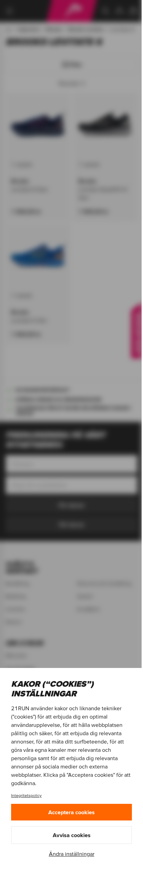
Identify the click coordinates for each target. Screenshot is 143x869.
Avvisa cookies (72, 835)
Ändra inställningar (71, 854)
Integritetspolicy (26, 795)
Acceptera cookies (71, 812)
